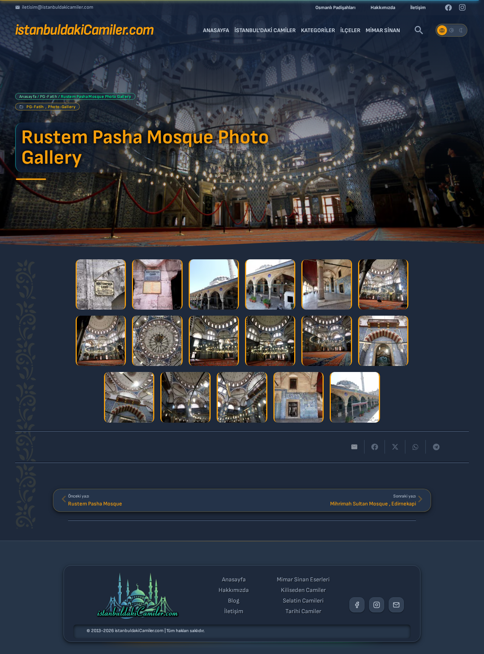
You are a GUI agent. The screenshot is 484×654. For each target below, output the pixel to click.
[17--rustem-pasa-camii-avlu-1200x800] (355, 397)
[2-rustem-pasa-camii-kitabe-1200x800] (157, 284)
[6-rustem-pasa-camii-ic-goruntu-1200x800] (383, 284)
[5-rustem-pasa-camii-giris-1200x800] (326, 284)
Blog (233, 601)
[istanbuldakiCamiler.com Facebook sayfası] (357, 604)
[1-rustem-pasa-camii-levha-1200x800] (101, 284)
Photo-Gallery (62, 107)
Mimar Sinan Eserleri (303, 580)
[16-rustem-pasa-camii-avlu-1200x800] (298, 397)
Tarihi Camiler (303, 612)
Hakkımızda (234, 590)
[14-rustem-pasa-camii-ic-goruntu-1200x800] (185, 397)
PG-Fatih (48, 96)
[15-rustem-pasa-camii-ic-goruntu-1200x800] (242, 397)
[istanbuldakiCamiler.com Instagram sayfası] (376, 604)
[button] (418, 30)
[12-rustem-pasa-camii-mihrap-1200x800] (383, 341)
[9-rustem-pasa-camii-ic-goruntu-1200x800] (214, 341)
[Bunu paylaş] (375, 447)
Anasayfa (28, 96)
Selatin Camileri (303, 601)
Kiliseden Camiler (303, 590)
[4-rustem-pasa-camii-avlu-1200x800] (270, 284)
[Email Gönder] (396, 604)
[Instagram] (462, 7)
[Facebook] (448, 7)
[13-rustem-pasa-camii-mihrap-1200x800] (129, 397)
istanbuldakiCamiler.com (139, 631)
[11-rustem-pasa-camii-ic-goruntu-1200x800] (326, 341)
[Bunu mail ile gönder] (354, 447)
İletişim (233, 612)
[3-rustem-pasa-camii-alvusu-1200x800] (214, 284)
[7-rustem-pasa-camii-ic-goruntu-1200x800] (101, 341)
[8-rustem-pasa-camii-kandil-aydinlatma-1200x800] (157, 341)
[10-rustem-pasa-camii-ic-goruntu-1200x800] (270, 341)
